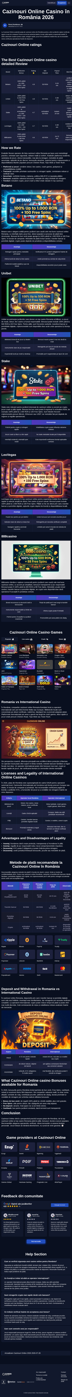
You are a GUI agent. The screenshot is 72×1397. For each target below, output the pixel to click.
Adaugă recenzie (59, 1205)
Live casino (26, 639)
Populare (8, 639)
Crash (43, 639)
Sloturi (61, 639)
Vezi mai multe (36, 1241)
